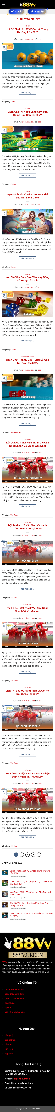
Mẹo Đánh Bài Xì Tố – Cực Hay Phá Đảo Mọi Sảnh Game (30, 893)
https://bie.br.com (22, 1079)
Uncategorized (27, 357)
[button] (3, 4)
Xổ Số (27, 26)
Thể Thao (27, 439)
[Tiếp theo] (39, 854)
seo (38, 19)
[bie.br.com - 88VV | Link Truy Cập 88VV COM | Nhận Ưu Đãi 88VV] (27, 4)
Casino (27, 109)
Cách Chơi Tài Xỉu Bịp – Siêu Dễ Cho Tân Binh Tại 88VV (31, 915)
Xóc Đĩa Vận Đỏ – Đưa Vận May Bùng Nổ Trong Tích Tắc (29, 904)
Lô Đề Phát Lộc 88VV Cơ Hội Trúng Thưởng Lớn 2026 (30, 872)
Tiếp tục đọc (27, 93)
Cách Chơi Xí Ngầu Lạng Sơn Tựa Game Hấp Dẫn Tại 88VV (31, 882)
